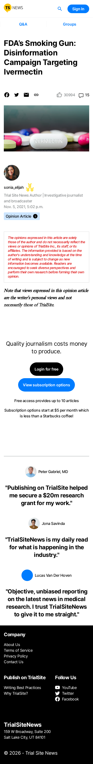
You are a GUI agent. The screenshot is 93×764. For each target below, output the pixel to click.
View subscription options (46, 384)
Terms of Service (18, 650)
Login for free (46, 369)
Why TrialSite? (16, 693)
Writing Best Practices (22, 687)
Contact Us (13, 661)
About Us (12, 644)
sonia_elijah (14, 187)
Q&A (23, 24)
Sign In (78, 8)
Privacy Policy (16, 656)
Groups (69, 24)
